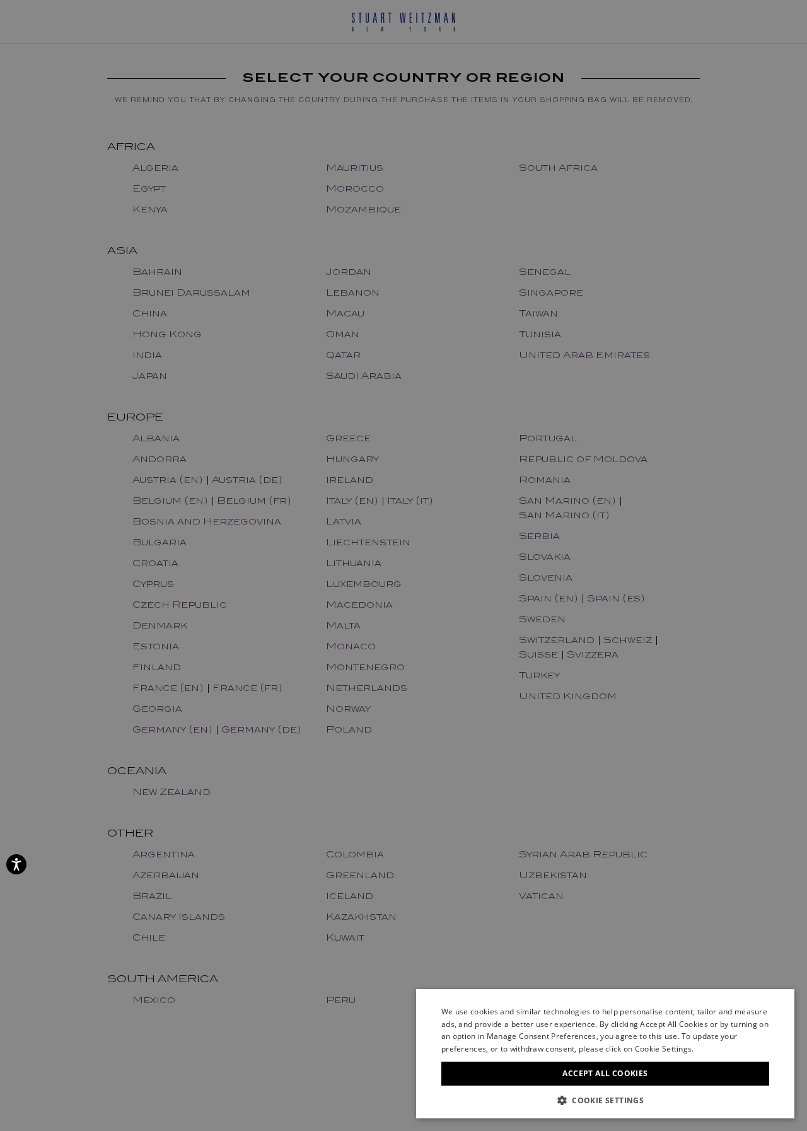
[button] (605, 1100)
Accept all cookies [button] (604, 1073)
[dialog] (403, 565)
